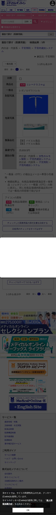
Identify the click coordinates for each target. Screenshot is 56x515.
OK (28, 510)
